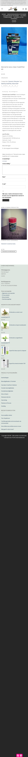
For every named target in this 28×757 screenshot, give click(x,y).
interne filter (15, 83)
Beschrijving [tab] (5, 92)
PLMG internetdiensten (18, 437)
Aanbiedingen (5, 377)
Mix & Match (4, 394)
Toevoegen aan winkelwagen (8, 251)
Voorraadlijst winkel (6, 415)
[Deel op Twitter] (8, 85)
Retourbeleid (5, 297)
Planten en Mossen (6, 403)
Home (4, 14)
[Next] (5, 256)
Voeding (3, 406)
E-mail (4, 184)
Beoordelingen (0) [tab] (13, 92)
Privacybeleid (5, 295)
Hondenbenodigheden (7, 391)
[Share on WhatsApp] (2, 85)
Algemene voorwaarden (8, 293)
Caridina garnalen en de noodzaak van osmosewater (11, 422)
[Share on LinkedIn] (16, 85)
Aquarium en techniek (11, 15)
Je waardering (6, 158)
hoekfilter (8, 83)
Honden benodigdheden (7, 388)
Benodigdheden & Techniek (16, 14)
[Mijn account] (23, 8)
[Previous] (1, 256)
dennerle (3, 83)
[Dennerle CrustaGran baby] (14, 224)
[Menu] (2, 9)
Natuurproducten (5, 397)
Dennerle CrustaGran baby (8, 243)
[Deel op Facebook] (5, 85)
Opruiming (4, 400)
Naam (4, 177)
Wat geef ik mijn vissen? (7, 429)
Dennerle (14, 18)
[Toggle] (24, 380)
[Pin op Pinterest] (14, 85)
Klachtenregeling (6, 299)
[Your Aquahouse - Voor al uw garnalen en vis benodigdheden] (12, 8)
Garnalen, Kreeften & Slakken (9, 385)
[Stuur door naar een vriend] (11, 85)
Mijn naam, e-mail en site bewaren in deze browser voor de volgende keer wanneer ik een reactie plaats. (13, 195)
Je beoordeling (6, 163)
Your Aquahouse (5, 418)
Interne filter (18, 17)
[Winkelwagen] (26, 8)
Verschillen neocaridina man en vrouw (11, 426)
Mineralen (16, 81)
